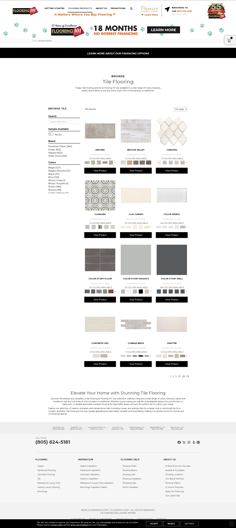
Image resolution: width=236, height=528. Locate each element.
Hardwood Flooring (46, 470)
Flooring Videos (172, 483)
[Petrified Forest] (142, 162)
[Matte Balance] (135, 291)
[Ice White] (128, 291)
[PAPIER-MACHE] (172, 324)
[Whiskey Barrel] (129, 162)
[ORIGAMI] (182, 356)
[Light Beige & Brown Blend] (182, 162)
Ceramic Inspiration (89, 479)
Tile (38, 479)
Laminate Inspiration (90, 474)
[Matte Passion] (110, 291)
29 (187, 376)
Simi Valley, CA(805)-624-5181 (177, 428)
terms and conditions (80, 525)
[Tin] (135, 356)
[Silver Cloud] (182, 227)
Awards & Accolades (175, 470)
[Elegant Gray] (104, 356)
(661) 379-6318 (184, 11)
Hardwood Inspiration (90, 470)
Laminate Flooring (46, 474)
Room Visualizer (130, 487)
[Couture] (100, 227)
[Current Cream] (100, 324)
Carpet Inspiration (88, 466)
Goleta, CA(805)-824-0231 (117, 428)
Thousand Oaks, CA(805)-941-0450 (97, 428)
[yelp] (193, 442)
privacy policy (57, 525)
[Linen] (128, 356)
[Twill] (170, 356)
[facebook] (179, 442)
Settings (189, 524)
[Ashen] (105, 162)
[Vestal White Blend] (172, 131)
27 (179, 376)
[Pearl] (172, 195)
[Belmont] (93, 227)
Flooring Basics (130, 470)
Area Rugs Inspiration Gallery (93, 487)
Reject (171, 524)
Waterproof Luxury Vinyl (48, 483)
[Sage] (146, 356)
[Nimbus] (100, 131)
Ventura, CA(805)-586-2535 (58, 428)
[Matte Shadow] (100, 260)
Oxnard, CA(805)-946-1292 (76, 428)
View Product (100, 170)
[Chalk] (136, 195)
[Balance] (136, 260)
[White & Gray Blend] (176, 162)
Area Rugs (42, 491)
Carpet (40, 466)
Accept (154, 524)
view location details (179, 14)
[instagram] (188, 442)
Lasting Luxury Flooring (48, 487)
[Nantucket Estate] (136, 162)
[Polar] (136, 324)
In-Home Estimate (174, 487)
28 (183, 376)
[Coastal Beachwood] (136, 131)
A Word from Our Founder (177, 466)
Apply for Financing (174, 491)
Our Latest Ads (172, 495)
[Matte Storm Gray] (99, 291)
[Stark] (140, 356)
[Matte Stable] (146, 291)
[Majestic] (106, 227)
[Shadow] (172, 260)
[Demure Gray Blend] (164, 162)
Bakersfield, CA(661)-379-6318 (157, 428)
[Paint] (146, 227)
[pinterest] (198, 442)
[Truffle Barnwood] (148, 162)
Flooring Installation (132, 479)
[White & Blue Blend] (170, 162)
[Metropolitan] (100, 195)
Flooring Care (129, 474)
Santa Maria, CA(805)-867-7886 (136, 428)
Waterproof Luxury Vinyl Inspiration (96, 483)
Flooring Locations (174, 474)
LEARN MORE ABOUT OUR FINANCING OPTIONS (118, 53)
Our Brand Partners (174, 479)
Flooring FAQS (129, 466)
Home (35, 41)
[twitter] (183, 442)
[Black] (140, 291)
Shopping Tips (129, 483)
